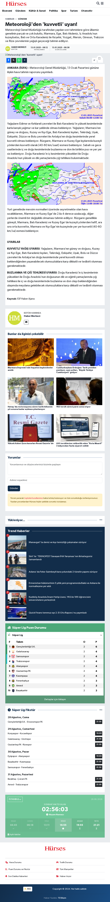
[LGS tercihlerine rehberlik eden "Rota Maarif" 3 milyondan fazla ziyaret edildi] (79, 428)
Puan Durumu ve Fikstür (19, 869)
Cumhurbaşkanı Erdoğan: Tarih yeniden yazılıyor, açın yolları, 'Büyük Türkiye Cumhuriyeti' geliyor (76, 370)
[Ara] (98, 3)
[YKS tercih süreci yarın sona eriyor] (79, 391)
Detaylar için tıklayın (55, 699)
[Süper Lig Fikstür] (101, 710)
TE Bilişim (62, 898)
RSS (29, 889)
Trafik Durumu (66, 862)
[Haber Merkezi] (14, 318)
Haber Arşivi (65, 876)
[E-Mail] (26, 322)
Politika (53, 11)
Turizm (74, 11)
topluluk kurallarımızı (33, 498)
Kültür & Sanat (37, 11)
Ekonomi (7, 11)
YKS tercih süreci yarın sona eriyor (73, 407)
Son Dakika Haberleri (18, 876)
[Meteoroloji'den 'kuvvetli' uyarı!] (55, 55)
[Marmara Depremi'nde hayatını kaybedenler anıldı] (31, 352)
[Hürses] (16, 4)
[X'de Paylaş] (13, 60)
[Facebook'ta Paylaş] (8, 60)
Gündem (20, 11)
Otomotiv (86, 11)
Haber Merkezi (32, 316)
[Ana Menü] (102, 3)
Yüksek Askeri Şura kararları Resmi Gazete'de (31, 443)
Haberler (9, 19)
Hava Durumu (15, 862)
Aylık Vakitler (15, 835)
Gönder (14, 488)
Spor (64, 11)
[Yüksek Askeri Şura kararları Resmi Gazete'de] (31, 428)
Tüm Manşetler (67, 869)
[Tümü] (101, 520)
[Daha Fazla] (24, 60)
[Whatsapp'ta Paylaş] (19, 60)
